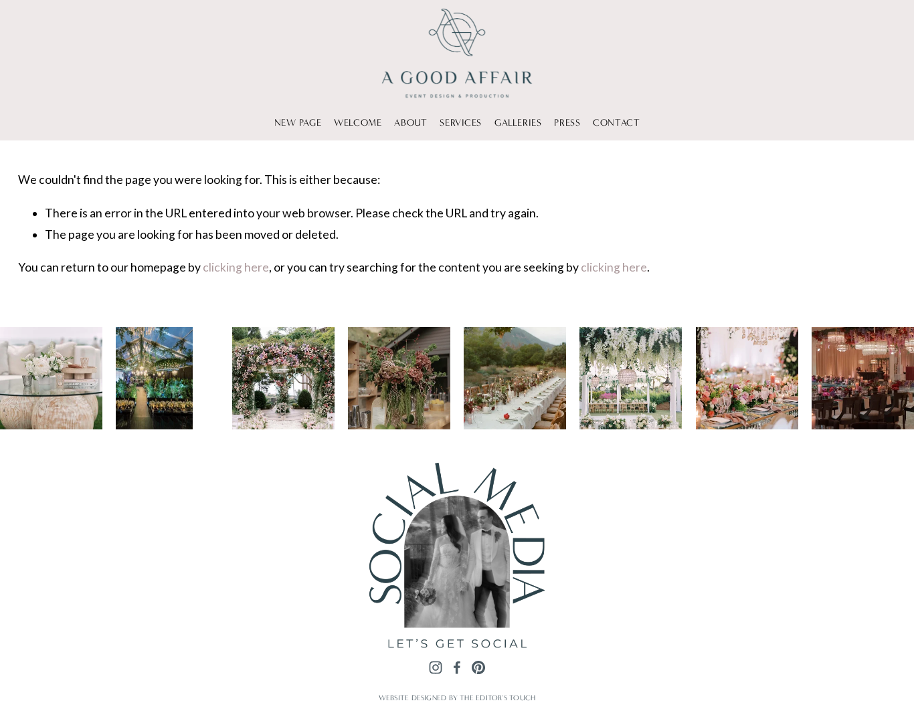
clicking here (236, 267)
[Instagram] (435, 668)
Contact (616, 122)
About (410, 122)
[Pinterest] (478, 668)
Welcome (357, 122)
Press (567, 122)
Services (461, 122)
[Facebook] (457, 668)
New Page (298, 122)
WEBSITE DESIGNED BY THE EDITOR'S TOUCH (457, 698)
